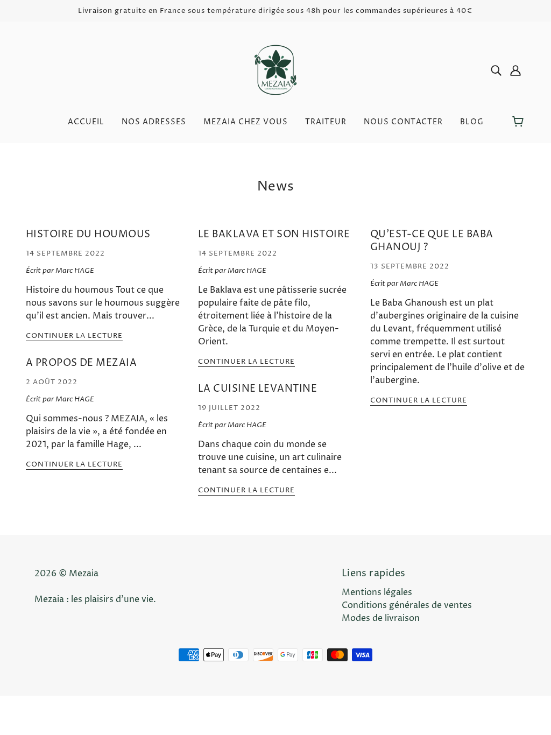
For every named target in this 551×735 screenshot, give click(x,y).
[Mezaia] (275, 69)
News (275, 186)
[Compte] (515, 70)
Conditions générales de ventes (407, 605)
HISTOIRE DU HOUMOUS (88, 234)
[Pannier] (519, 122)
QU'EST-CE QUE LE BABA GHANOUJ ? (431, 241)
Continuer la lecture (74, 337)
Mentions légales (377, 592)
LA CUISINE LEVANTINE (257, 388)
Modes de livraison (381, 618)
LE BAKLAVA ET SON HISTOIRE (274, 234)
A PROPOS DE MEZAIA (81, 363)
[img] (496, 70)
